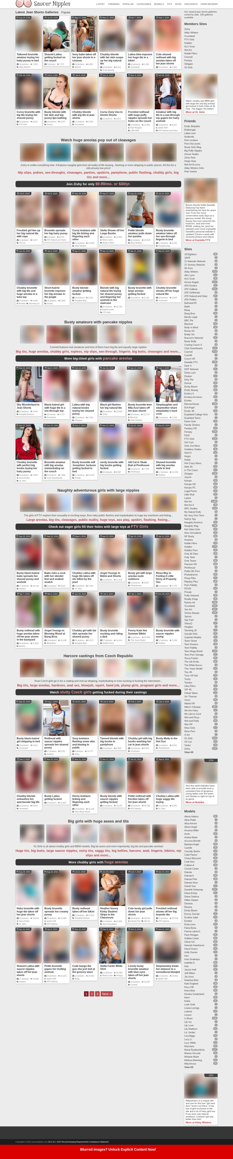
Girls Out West (192, 445)
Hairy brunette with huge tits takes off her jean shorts (28, 911)
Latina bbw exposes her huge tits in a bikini (140, 57)
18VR (187, 257)
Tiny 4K (188, 672)
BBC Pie (188, 320)
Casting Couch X (193, 344)
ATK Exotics (190, 285)
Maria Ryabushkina (194, 1049)
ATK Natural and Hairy (168, 130)
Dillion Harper (191, 900)
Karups (188, 480)
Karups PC (190, 487)
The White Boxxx (193, 665)
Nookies (188, 539)
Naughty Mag (164, 246)
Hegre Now (190, 161)
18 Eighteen (190, 254)
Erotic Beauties (192, 126)
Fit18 (186, 435)
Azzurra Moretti (192, 840)
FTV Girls (23, 124)
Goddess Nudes (192, 449)
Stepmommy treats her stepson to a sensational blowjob (168, 969)
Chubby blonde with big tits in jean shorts (83, 115)
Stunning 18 (34, 303)
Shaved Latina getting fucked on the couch (54, 57)
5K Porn (188, 268)
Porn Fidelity (190, 585)
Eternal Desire (191, 404)
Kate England (191, 983)
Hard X (188, 452)
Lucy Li (188, 1039)
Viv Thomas (190, 696)
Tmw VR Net (191, 675)
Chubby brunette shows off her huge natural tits (167, 290)
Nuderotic (189, 136)
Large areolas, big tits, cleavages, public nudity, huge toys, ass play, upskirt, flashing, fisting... (98, 519)
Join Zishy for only (98, 184)
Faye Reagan (136, 128)
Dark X (188, 365)
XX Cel (22, 243)
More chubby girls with (98, 862)
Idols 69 (188, 466)
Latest (100, 4)
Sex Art (188, 609)
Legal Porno (190, 491)
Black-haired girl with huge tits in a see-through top (54, 407)
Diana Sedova (191, 896)
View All (188, 752)
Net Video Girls (192, 529)
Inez (186, 955)
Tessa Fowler (191, 658)
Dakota (188, 872)
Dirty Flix (189, 379)
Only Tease (190, 560)
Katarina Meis (191, 980)
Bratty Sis (189, 334)
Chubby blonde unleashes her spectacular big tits (28, 799)
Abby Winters (24, 67)
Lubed (187, 498)
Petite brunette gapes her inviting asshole (55, 969)
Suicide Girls (190, 633)
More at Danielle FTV (198, 240)
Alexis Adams (191, 816)
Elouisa (188, 907)
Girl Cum (189, 442)
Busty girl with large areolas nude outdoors (140, 576)
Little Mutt (135, 130)
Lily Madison (190, 1028)
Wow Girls (189, 727)
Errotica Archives (193, 397)
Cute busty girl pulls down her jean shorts (140, 911)
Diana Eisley (24, 478)
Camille (188, 847)
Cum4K (188, 355)
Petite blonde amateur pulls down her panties (140, 233)
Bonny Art (189, 331)
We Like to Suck (192, 714)
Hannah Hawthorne (194, 945)
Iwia (186, 966)
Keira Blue (189, 990)
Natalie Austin (108, 309)
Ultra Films (190, 686)
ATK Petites (190, 299)
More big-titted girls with (98, 358)
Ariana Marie (190, 837)
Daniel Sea (190, 886)
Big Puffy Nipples (193, 150)
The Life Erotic (191, 661)
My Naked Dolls (192, 512)
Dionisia (188, 903)
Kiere (187, 997)
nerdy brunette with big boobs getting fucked (111, 465)
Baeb (187, 306)
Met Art (78, 67)
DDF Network (191, 369)
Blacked (188, 324)
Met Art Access (192, 164)
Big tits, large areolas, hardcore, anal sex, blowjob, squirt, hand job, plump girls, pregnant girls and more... (98, 685)
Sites (178, 4)
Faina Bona (190, 928)
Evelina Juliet (191, 917)
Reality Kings (191, 599)
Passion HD (190, 564)
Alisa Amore (190, 823)
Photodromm (136, 585)
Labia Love (190, 133)
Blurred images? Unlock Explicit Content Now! (118, 1149)
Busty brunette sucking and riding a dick (111, 633)
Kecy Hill (189, 987)
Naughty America (26, 414)
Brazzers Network (193, 337)
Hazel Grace (190, 948)
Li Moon (188, 1018)
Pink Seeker (190, 171)
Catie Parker (190, 854)
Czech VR (189, 358)
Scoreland (135, 67)
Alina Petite (190, 820)
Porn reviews (191, 140)
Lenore (187, 1015)
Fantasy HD (190, 428)
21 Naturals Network (195, 261)
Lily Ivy (188, 1022)
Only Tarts (189, 557)
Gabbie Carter (191, 938)
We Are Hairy (191, 710)
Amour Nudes (191, 154)
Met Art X (189, 505)
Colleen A (189, 865)
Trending (114, 4)
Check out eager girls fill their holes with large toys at (98, 526)
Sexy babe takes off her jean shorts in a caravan (84, 57)
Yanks (187, 745)
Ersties (188, 400)
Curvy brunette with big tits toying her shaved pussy (28, 115)
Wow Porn (189, 731)
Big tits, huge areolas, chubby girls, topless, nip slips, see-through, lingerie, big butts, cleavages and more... (98, 351)
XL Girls (22, 481)
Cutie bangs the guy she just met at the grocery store (83, 969)
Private (78, 478)
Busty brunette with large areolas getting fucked (140, 290)
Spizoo (187, 616)
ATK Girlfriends (192, 292)
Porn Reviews (209, 4)
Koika (187, 1001)
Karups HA (190, 484)
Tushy (187, 679)
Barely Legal (190, 317)
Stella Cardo (107, 240)
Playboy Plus (191, 581)
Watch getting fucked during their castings (98, 692)
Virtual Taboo (191, 693)
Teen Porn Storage (194, 654)
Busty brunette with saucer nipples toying (167, 633)
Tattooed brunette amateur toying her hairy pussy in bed (28, 57)
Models (159, 4)
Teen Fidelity (190, 647)
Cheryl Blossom (192, 858)
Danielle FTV (191, 362)
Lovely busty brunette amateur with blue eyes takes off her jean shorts (138, 972)
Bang (77, 979)
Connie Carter (191, 868)
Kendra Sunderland (194, 994)
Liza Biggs (189, 1035)
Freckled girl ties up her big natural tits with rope (28, 233)
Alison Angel (190, 827)
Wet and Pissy (191, 717)
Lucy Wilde (190, 1042)
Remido (22, 303)
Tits (169, 4)
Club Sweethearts (54, 478)
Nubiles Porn (108, 643)
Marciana (189, 1046)
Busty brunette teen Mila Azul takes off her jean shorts (140, 407)
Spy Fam (189, 620)
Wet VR (188, 724)
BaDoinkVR (190, 303)
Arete (187, 833)
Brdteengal (189, 129)
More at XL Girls (195, 112)
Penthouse (135, 472)
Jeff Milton (189, 973)
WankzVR (189, 703)
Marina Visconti (192, 1053)
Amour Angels (191, 282)
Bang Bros (51, 643)
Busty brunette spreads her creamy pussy (56, 911)
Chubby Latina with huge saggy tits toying (167, 799)
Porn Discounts (192, 143)
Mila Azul (134, 417)
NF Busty (189, 536)
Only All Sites (191, 553)
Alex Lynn (189, 275)
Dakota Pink (135, 921)
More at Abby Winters (198, 1122)
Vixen (187, 700)
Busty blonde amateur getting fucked (81, 290)
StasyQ (188, 623)
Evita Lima (189, 924)
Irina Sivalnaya (192, 959)
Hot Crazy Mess (192, 463)
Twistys (188, 682)
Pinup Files (190, 578)
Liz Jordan (189, 1032)
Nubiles (162, 475)
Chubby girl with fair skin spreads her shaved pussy (84, 633)
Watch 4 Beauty (192, 707)
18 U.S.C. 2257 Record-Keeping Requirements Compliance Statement (78, 1142)
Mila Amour (190, 1063)
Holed (187, 459)
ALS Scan (189, 46)
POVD (187, 588)
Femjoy (119, 975)
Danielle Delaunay (193, 889)
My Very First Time (194, 515)
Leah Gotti (189, 1004)
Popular (128, 4)
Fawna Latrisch (192, 931)
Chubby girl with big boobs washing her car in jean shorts (140, 741)
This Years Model (138, 640)
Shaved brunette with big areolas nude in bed (166, 465)
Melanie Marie (191, 1056)
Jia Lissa (189, 976)
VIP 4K (188, 689)
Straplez (188, 626)
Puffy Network (191, 595)
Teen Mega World (82, 812)
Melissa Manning (193, 1060)
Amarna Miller (191, 830)
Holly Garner (190, 952)
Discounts (190, 4)
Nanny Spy (190, 519)
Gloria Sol (189, 941)
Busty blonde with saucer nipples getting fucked (111, 799)
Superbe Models (192, 637)
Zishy (105, 414)
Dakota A (189, 875)
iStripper (78, 420)
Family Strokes (192, 425)
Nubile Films (190, 53)
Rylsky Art (189, 602)
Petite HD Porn (192, 571)
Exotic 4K (189, 411)
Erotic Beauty (108, 70)
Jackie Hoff (162, 128)
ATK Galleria (135, 808)
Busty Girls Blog (192, 147)
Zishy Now (189, 157)
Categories (144, 4)
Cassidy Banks (192, 851)
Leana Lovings (191, 1008)
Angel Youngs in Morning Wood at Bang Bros (54, 633)
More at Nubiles (195, 802)
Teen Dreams (136, 420)
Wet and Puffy (191, 720)
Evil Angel (189, 407)
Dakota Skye (191, 882)
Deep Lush (190, 372)
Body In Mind (108, 243)
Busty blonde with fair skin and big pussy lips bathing (55, 115)
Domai (50, 124)
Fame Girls (190, 421)
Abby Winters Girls (194, 168)
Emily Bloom (190, 386)
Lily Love (189, 1025)
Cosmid (134, 985)
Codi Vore (189, 861)
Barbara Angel (191, 844)
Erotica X (189, 393)
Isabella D (189, 962)
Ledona (188, 1011)
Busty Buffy (190, 341)
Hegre (187, 456)
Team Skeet (190, 640)
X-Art (187, 734)
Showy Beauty (191, 613)
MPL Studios (190, 508)
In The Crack (191, 470)
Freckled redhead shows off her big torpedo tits (166, 911)
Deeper (188, 376)
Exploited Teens (192, 418)
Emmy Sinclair (192, 914)
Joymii (187, 477)
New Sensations (110, 924)
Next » (106, 994)
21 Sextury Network (194, 264)
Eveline (188, 921)
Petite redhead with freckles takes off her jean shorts (139, 799)
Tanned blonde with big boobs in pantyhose (112, 741)
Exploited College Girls (196, 414)
